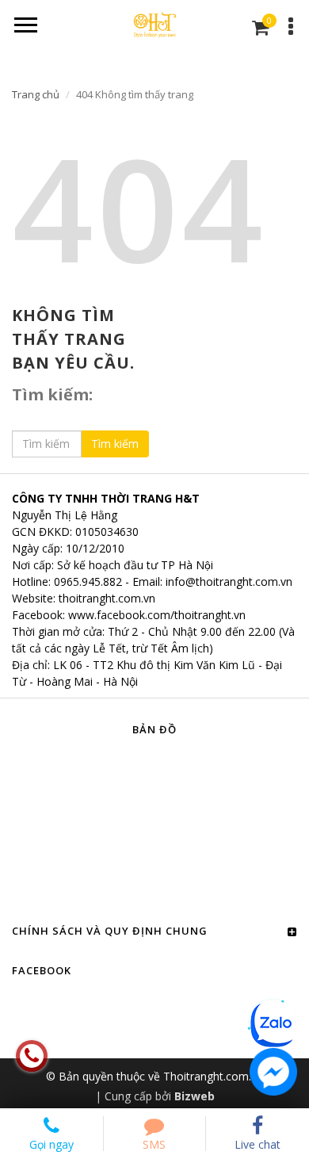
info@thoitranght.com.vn (229, 581)
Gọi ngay (51, 1144)
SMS (154, 1144)
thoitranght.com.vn (107, 598)
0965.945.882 (88, 581)
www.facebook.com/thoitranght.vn (157, 614)
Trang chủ (35, 94)
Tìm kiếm (115, 443)
